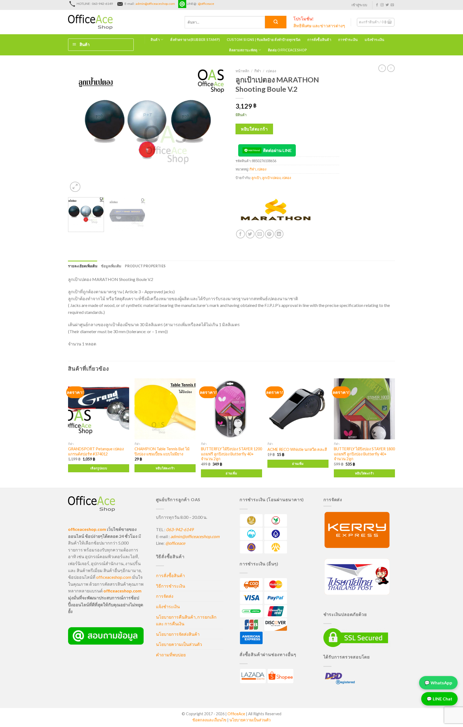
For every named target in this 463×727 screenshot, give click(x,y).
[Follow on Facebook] (377, 5)
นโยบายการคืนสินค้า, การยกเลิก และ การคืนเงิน (186, 620)
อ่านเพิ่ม (231, 473)
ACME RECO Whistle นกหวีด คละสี (297, 449)
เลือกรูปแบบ (98, 468)
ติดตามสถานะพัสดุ (243, 50)
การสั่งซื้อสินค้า (319, 39)
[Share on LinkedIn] (279, 234)
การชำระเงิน (348, 39)
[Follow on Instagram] (382, 5)
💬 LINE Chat (439, 697)
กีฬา (257, 71)
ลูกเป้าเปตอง (271, 178)
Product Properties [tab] (145, 266)
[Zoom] (75, 187)
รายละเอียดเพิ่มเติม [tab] (82, 266)
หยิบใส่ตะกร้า (254, 128)
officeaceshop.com (113, 577)
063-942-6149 (179, 529)
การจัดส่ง (164, 596)
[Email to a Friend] (259, 234)
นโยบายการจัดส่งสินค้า (178, 634)
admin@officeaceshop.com (155, 4)
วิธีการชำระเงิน (170, 585)
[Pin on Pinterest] (269, 234)
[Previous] (78, 129)
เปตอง (271, 71)
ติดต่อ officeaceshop (287, 50)
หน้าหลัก (242, 71)
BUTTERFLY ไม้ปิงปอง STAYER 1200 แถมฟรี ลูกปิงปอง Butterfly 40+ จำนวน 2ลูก (231, 454)
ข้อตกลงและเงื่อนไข (209, 720)
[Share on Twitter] (250, 234)
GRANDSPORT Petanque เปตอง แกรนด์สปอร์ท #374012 (96, 451)
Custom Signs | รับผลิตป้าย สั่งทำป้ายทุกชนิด (263, 39)
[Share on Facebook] (240, 234)
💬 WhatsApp (438, 681)
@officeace (206, 4)
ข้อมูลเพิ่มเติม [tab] (111, 266)
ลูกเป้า (256, 178)
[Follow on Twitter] (387, 5)
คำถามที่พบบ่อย (171, 654)
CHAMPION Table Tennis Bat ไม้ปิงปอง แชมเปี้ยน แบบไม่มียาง (162, 451)
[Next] (217, 129)
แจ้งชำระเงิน (374, 39)
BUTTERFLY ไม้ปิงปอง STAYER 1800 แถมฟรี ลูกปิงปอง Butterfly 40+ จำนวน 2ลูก (364, 454)
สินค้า (155, 39)
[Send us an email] (392, 5)
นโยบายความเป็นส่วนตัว (179, 644)
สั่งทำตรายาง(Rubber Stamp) (195, 39)
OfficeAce (236, 713)
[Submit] (275, 22)
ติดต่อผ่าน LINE (277, 150)
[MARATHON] (276, 209)
